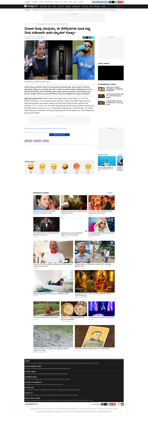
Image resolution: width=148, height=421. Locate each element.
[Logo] (31, 6)
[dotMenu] (108, 6)
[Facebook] (110, 2)
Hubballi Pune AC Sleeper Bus (66, 9)
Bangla (66, 1)
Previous (120, 10)
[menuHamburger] (120, 6)
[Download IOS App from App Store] (122, 404)
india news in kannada (76, 363)
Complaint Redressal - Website (75, 408)
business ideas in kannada (63, 379)
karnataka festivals (75, 389)
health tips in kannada (58, 395)
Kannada (41, 1)
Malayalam (28, 1)
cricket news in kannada (44, 373)
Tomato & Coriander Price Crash (98, 9)
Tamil (61, 1)
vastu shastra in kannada (63, 389)
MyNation (81, 1)
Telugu (56, 1)
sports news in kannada (31, 373)
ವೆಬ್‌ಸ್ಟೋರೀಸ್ (76, 6)
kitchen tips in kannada (71, 395)
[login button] (117, 6)
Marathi (75, 1)
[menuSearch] (123, 6)
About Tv (41, 408)
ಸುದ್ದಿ (49, 6)
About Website (34, 408)
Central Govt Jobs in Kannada (80, 400)
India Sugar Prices (36, 9)
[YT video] (119, 2)
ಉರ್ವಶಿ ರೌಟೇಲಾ (37, 140)
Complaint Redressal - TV (91, 408)
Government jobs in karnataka (64, 400)
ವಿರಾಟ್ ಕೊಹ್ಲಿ (45, 140)
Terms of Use (47, 408)
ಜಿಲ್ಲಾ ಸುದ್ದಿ (85, 6)
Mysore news (66, 363)
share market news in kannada (48, 379)
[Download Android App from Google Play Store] (119, 404)
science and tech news (57, 384)
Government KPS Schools (82, 9)
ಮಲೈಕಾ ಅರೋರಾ (28, 140)
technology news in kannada (32, 384)
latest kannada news (38, 363)
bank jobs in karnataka (50, 400)
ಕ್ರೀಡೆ (90, 6)
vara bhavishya (52, 389)
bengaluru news (58, 363)
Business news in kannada (32, 379)
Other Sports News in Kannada (60, 373)
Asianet (31, 404)
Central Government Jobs (114, 9)
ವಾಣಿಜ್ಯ (103, 6)
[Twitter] (113, 2)
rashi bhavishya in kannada (32, 389)
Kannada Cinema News (31, 368)
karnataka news (49, 363)
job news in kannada (30, 400)
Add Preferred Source (98, 2)
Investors (115, 408)
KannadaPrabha (49, 1)
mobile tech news (45, 384)
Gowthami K (40, 36)
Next (122, 10)
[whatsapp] (116, 2)
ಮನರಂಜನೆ (61, 6)
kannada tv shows (65, 368)
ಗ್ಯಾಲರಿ (54, 6)
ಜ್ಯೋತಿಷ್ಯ (67, 6)
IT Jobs (91, 400)
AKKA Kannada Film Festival (50, 9)
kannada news (29, 363)
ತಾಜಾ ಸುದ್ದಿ (43, 6)
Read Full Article (59, 134)
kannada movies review (44, 368)
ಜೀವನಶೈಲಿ (97, 6)
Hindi (70, 1)
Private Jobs (40, 400)
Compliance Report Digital (105, 408)
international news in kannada (91, 363)
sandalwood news (55, 368)
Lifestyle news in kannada (32, 395)
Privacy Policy (55, 408)
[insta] (122, 2)
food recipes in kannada (46, 395)
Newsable (35, 1)
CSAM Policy (63, 408)
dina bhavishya (43, 389)
